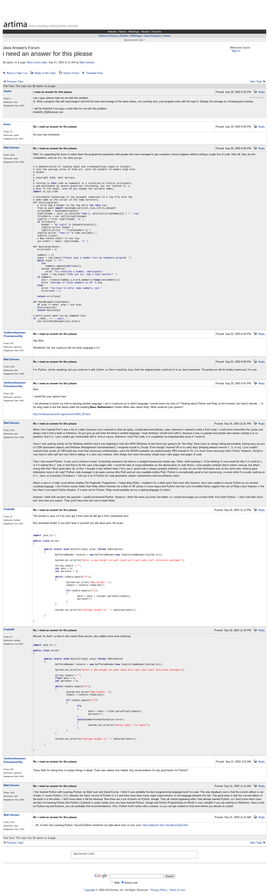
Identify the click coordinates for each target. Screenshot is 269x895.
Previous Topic (15, 81)
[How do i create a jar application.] (264, 842)
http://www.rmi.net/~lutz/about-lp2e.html (165, 825)
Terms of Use (177, 889)
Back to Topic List (17, 73)
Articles (112, 31)
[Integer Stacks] (4, 842)
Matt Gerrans (87, 62)
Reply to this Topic (45, 73)
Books (145, 31)
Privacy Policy (159, 889)
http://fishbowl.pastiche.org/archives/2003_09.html (61, 414)
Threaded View (94, 73)
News (122, 31)
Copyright (89, 889)
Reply (261, 92)
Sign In (236, 50)
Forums (156, 31)
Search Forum (71, 73)
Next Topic (256, 81)
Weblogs (133, 31)
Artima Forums (108, 35)
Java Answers (152, 35)
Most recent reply (37, 62)
